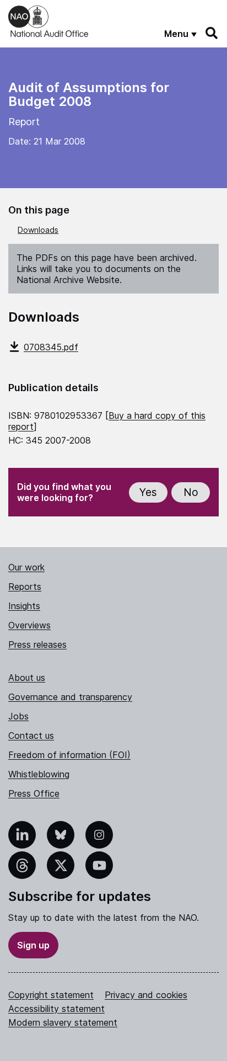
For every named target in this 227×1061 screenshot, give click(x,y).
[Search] (212, 33)
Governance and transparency (70, 696)
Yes (148, 492)
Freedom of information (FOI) (69, 754)
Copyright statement (51, 994)
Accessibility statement (56, 1008)
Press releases (37, 644)
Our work (26, 567)
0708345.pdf (51, 347)
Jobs (18, 716)
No (190, 492)
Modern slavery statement (62, 1022)
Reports (24, 586)
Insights (24, 605)
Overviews (29, 625)
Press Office (34, 793)
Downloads (38, 229)
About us (26, 677)
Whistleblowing (38, 774)
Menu (176, 34)
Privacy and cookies (146, 994)
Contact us (31, 735)
